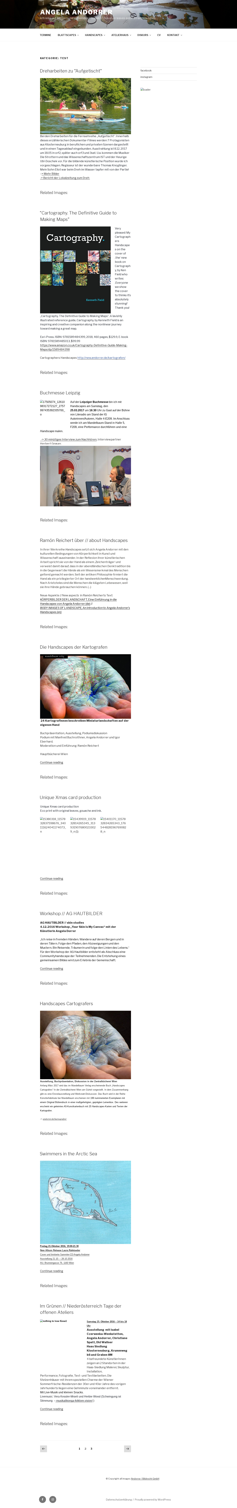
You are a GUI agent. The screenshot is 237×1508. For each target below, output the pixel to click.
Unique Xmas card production (70, 797)
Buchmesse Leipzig (60, 392)
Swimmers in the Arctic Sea (68, 1153)
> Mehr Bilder (50, 173)
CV (159, 35)
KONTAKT (173, 35)
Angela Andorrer (76, 12)
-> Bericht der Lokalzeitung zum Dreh (65, 178)
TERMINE (45, 35)
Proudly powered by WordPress (153, 1499)
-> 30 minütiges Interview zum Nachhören (68, 439)
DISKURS (142, 35)
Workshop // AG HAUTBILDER (71, 913)
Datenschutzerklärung (119, 1499)
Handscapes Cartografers (66, 1003)
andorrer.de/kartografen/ (55, 1119)
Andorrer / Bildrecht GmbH (145, 1478)
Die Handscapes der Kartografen (73, 647)
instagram (146, 76)
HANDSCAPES (93, 35)
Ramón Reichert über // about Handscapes (84, 540)
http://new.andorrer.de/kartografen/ (101, 357)
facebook (146, 70)
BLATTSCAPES (67, 35)
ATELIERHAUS (119, 35)
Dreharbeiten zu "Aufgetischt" (71, 71)
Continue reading (51, 762)
